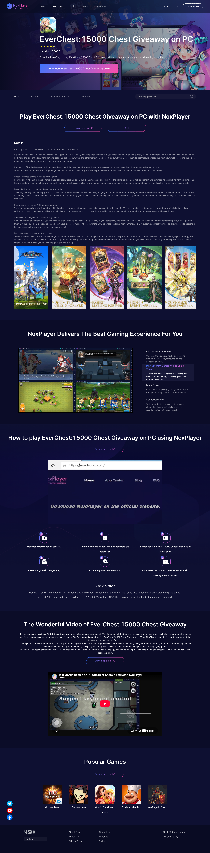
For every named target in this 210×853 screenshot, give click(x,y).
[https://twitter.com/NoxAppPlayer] (10, 803)
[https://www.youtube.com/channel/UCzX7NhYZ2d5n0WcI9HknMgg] (10, 810)
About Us (74, 836)
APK (127, 128)
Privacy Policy (170, 836)
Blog (74, 6)
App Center (59, 6)
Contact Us (100, 6)
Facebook (104, 836)
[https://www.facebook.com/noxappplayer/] (10, 817)
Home (43, 6)
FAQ (85, 6)
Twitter (103, 841)
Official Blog (75, 841)
